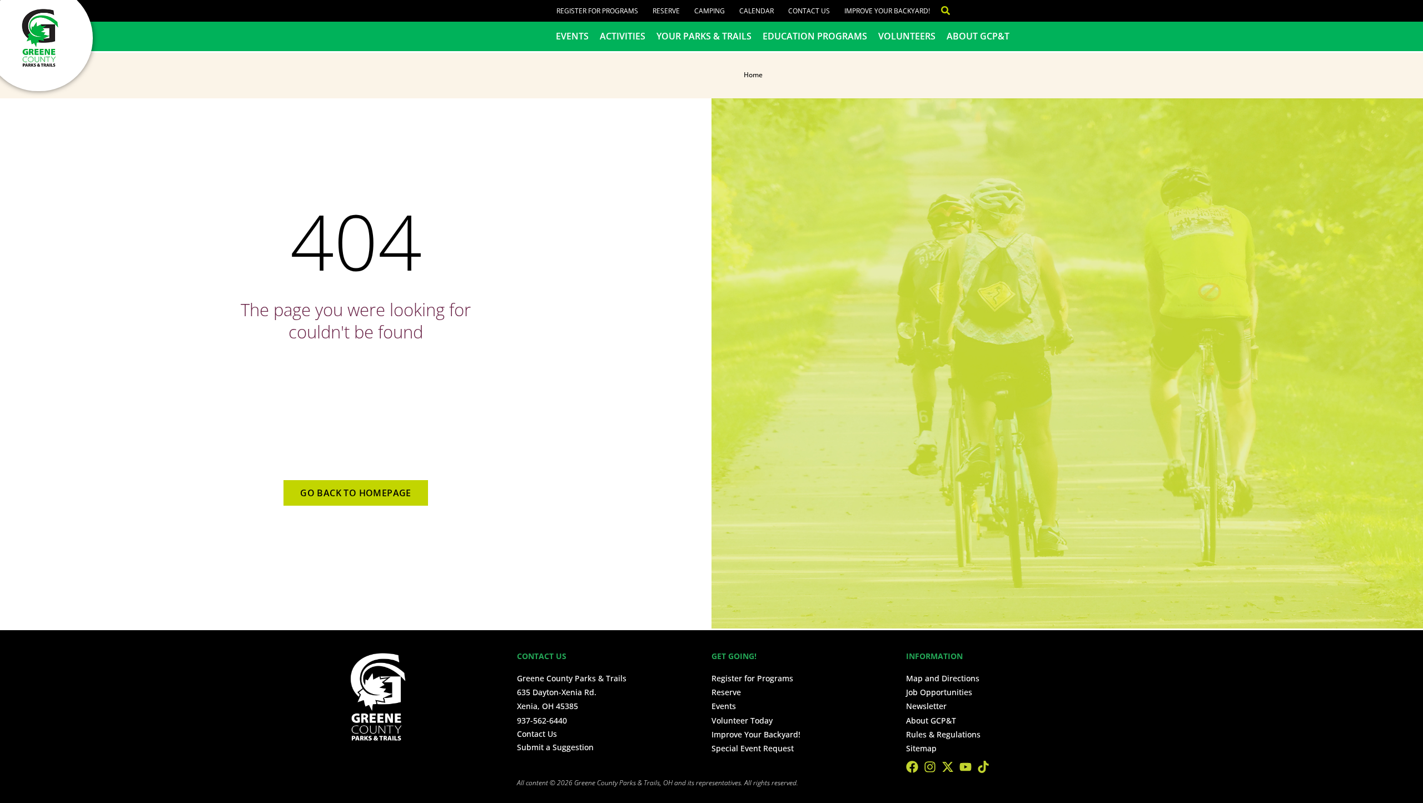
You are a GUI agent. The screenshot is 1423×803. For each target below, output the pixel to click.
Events (572, 36)
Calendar (756, 11)
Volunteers (907, 36)
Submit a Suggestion (555, 747)
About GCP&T (978, 36)
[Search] (940, 11)
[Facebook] (912, 767)
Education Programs (815, 36)
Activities (622, 36)
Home (753, 74)
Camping (709, 11)
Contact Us (809, 11)
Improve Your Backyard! (887, 11)
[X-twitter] (948, 767)
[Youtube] (965, 767)
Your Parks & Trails (704, 36)
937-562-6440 (542, 720)
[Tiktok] (983, 767)
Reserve (666, 11)
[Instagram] (930, 767)
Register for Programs (597, 11)
